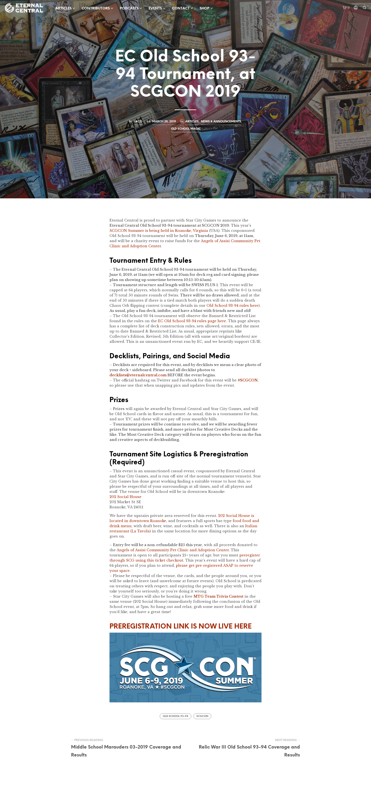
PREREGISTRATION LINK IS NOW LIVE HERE (180, 626)
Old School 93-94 (175, 716)
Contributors (96, 8)
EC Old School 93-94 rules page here (192, 321)
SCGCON (202, 716)
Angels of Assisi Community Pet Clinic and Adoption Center (173, 550)
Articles (192, 121)
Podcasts (129, 8)
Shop (204, 8)
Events (155, 8)
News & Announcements (221, 121)
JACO (138, 121)
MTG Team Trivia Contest (218, 596)
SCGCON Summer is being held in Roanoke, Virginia (158, 230)
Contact (181, 8)
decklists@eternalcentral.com (138, 375)
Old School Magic (186, 128)
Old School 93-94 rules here (232, 305)
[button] (346, 8)
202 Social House (125, 497)
